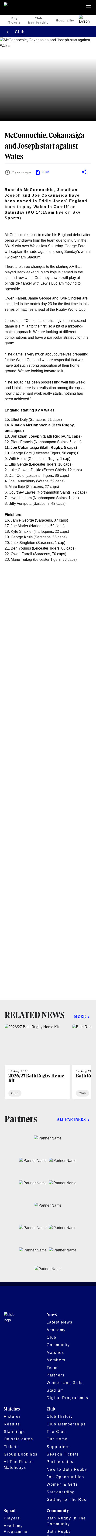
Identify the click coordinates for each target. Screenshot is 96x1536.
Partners (56, 1375)
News (52, 1315)
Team (52, 1367)
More (80, 1017)
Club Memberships (66, 1424)
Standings (14, 1431)
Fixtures (12, 1416)
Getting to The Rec (66, 1499)
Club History (60, 1416)
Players (12, 1518)
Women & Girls (62, 1484)
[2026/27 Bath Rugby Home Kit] (37, 1061)
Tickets (11, 1447)
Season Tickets (63, 1454)
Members (56, 1360)
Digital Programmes (67, 1398)
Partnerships (60, 1461)
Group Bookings (21, 1454)
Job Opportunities (65, 1477)
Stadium (55, 1390)
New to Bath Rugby (67, 1469)
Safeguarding (61, 1492)
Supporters (58, 1447)
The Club (56, 1431)
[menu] (89, 7)
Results (12, 1424)
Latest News (59, 1322)
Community (58, 1345)
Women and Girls (65, 1382)
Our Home (57, 1439)
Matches (55, 1352)
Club (20, 32)
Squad (9, 1511)
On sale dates (18, 1439)
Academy (56, 1330)
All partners (71, 1120)
